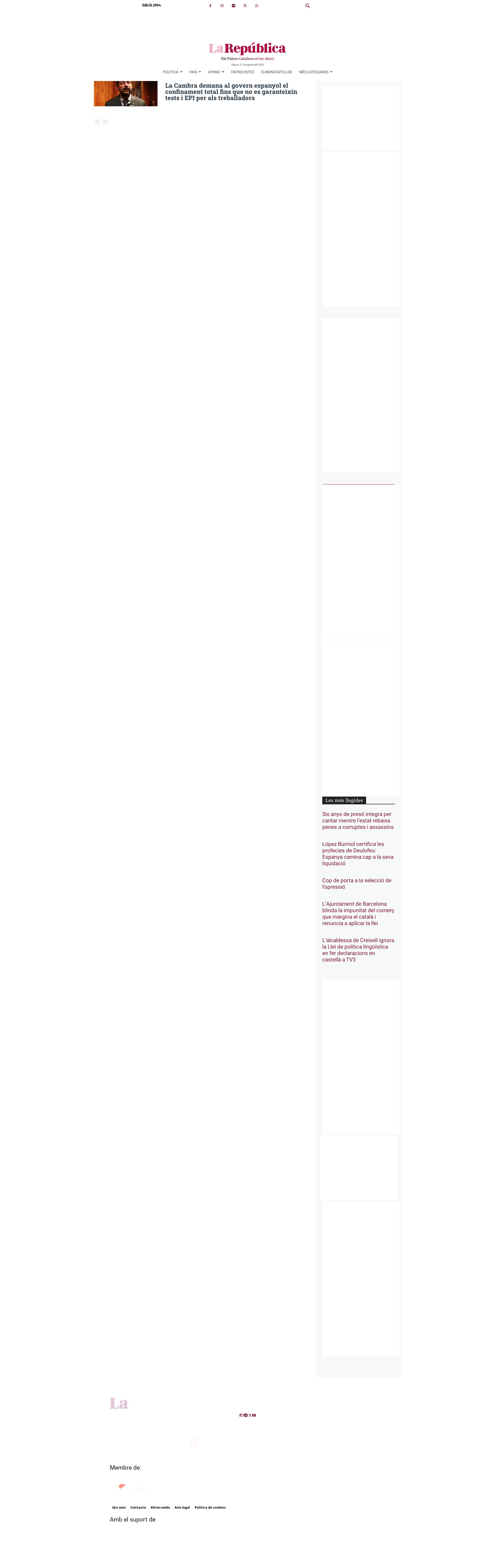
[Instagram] (221, 5)
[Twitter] (245, 5)
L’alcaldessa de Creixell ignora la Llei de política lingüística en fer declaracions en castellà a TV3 (358, 950)
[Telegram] (233, 5)
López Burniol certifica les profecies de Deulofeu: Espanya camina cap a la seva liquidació (357, 854)
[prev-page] (97, 122)
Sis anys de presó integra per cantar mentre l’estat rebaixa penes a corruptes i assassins (358, 820)
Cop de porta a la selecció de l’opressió (356, 884)
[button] (308, 6)
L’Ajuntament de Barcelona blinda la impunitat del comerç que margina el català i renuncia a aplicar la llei (358, 913)
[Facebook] (210, 5)
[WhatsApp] (256, 5)
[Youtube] (254, 1415)
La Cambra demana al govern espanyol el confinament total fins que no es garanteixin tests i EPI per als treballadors (231, 91)
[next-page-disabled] (105, 122)
